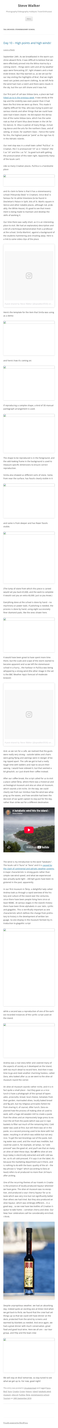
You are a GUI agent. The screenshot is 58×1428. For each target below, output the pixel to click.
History (29, 1391)
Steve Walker (29, 5)
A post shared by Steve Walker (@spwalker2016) (26, 304)
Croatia (16, 1391)
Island (35, 1391)
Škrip (28, 1395)
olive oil (15, 1395)
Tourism (6, 1398)
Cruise (22, 1391)
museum (7, 1395)
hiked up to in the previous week (18, 97)
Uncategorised (30, 1388)
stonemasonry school (40, 1395)
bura (10, 1391)
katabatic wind (45, 1391)
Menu (29, 19)
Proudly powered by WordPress (15, 1423)
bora (48, 1388)
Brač (5, 1391)
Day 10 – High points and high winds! (27, 43)
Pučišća (22, 1395)
